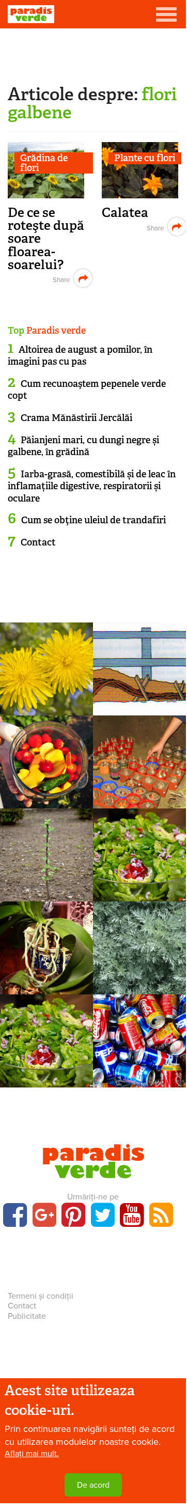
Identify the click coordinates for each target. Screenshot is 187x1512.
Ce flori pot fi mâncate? (46, 1061)
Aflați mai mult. (32, 1453)
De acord (93, 1485)
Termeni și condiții (40, 1296)
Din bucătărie (46, 760)
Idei (140, 1039)
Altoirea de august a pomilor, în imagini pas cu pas (80, 356)
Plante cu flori (144, 158)
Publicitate (27, 1316)
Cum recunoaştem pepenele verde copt (87, 390)
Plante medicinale (46, 667)
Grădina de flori (44, 163)
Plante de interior (140, 760)
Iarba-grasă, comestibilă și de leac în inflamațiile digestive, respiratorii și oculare (92, 486)
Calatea (125, 212)
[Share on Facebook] (60, 278)
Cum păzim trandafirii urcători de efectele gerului (139, 707)
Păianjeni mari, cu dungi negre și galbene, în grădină (83, 446)
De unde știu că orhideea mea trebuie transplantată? (54, 986)
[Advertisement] (93, 54)
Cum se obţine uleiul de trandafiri (93, 520)
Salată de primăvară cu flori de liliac (139, 887)
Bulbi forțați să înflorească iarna (139, 794)
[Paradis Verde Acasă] (31, 14)
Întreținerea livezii (46, 853)
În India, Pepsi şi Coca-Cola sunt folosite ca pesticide (140, 1086)
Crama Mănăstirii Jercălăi (76, 418)
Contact (38, 542)
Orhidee (46, 946)
